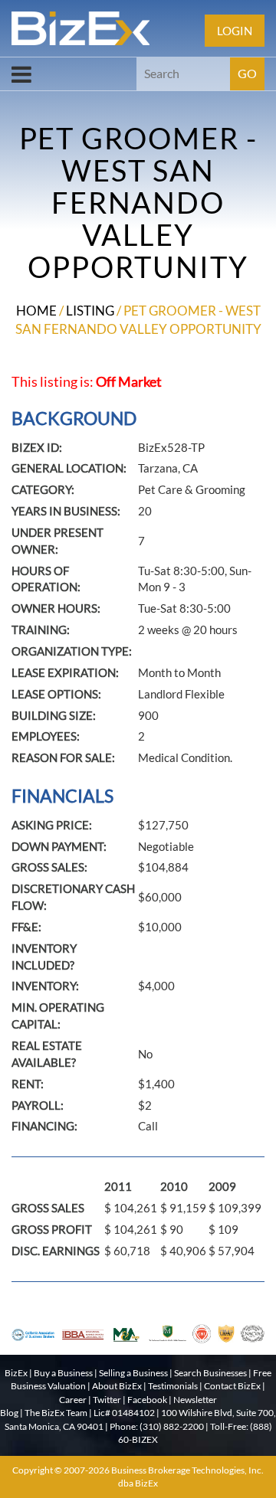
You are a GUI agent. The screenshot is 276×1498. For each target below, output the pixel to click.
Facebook (147, 1399)
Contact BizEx (232, 1386)
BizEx (16, 1373)
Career (73, 1399)
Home (36, 311)
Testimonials (173, 1386)
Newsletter (195, 1399)
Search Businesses (210, 1373)
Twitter (107, 1399)
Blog (9, 1412)
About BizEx (117, 1386)
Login (234, 31)
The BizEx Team (56, 1412)
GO (247, 73)
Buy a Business (63, 1373)
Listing (90, 311)
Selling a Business (133, 1373)
